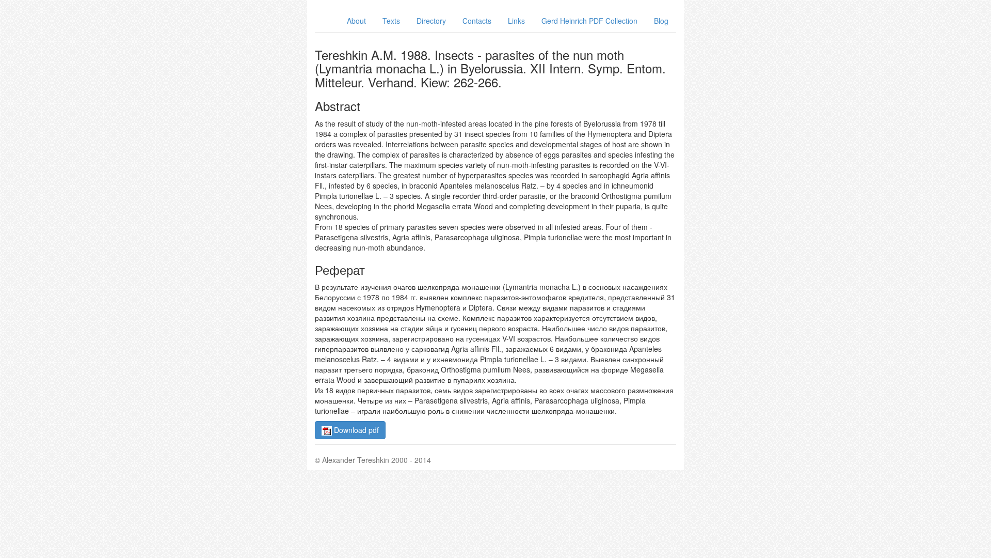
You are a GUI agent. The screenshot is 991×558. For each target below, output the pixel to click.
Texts (391, 21)
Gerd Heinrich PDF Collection (589, 21)
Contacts (476, 21)
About (356, 21)
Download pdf (355, 430)
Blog (661, 21)
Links (516, 21)
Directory (431, 21)
